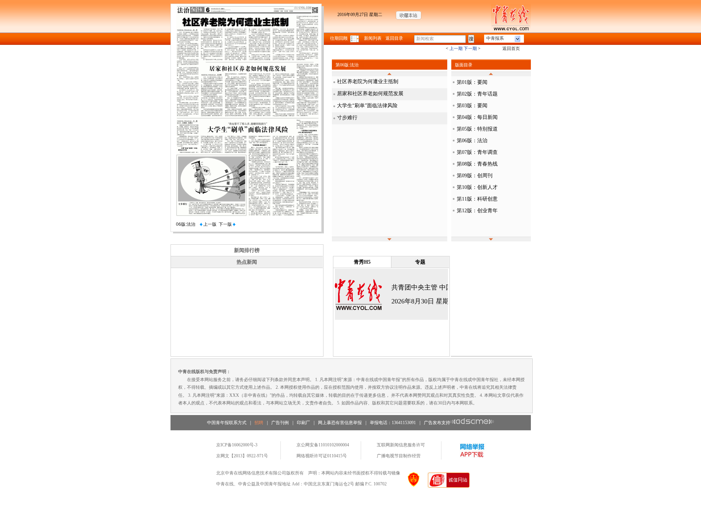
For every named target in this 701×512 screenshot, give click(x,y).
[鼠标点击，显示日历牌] (355, 38)
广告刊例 (280, 422)
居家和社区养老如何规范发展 (370, 93)
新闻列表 (373, 38)
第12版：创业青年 (477, 210)
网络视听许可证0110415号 (321, 455)
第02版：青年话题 (477, 94)
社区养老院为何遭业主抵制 (367, 81)
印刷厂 (303, 422)
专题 (420, 262)
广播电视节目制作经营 (399, 455)
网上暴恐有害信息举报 (340, 422)
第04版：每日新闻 (477, 117)
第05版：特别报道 (477, 129)
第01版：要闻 (472, 82)
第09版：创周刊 (475, 175)
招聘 (258, 422)
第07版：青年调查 (477, 152)
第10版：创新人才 (477, 187)
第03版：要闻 (472, 105)
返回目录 (394, 38)
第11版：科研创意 (477, 199)
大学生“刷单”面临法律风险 (367, 105)
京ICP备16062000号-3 (236, 444)
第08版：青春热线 (477, 164)
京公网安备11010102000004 (322, 444)
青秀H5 (362, 262)
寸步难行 (347, 117)
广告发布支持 (437, 422)
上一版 (209, 224)
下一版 (226, 224)
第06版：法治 (472, 140)
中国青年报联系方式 (226, 422)
